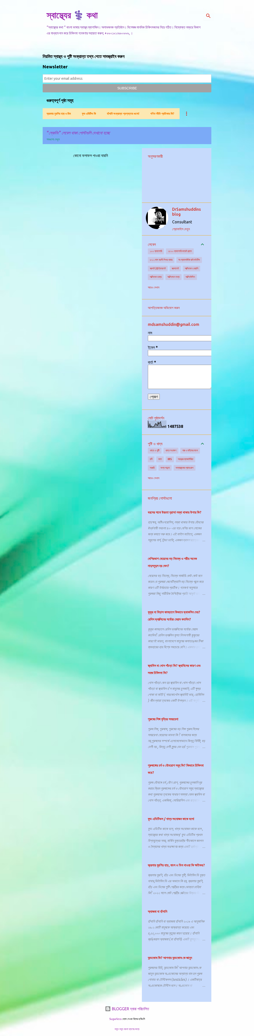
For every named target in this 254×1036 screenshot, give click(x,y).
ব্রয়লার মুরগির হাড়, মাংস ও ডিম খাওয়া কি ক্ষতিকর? (176, 865)
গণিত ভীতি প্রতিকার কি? (162, 113)
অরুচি (152, 467)
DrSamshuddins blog (186, 211)
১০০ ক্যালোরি (156, 251)
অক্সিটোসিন (190, 276)
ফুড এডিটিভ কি (89, 113)
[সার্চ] (208, 16)
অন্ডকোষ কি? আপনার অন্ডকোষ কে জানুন (170, 958)
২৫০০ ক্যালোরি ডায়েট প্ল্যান (180, 251)
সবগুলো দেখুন (53, 139)
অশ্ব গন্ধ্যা (165, 467)
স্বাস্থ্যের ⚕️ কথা (72, 15)
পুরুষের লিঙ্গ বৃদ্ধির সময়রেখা (163, 719)
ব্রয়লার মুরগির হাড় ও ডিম (59, 113)
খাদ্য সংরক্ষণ (170, 450)
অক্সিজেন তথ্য (173, 276)
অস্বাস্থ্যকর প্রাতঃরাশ (184, 467)
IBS (170, 459)
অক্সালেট (175, 268)
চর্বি (151, 459)
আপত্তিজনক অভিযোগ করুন (164, 308)
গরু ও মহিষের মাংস (190, 450)
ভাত (160, 459)
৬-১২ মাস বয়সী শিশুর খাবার (161, 259)
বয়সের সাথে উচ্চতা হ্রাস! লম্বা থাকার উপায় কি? (174, 512)
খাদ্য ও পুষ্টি (154, 450)
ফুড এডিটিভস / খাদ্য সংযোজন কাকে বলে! (171, 819)
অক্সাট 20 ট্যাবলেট (158, 268)
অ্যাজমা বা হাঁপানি (157, 911)
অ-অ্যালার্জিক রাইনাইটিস (189, 259)
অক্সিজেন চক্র (155, 276)
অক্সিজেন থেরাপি (191, 268)
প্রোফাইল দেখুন (181, 229)
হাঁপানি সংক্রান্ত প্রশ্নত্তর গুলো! (123, 113)
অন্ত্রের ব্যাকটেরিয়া (185, 459)
